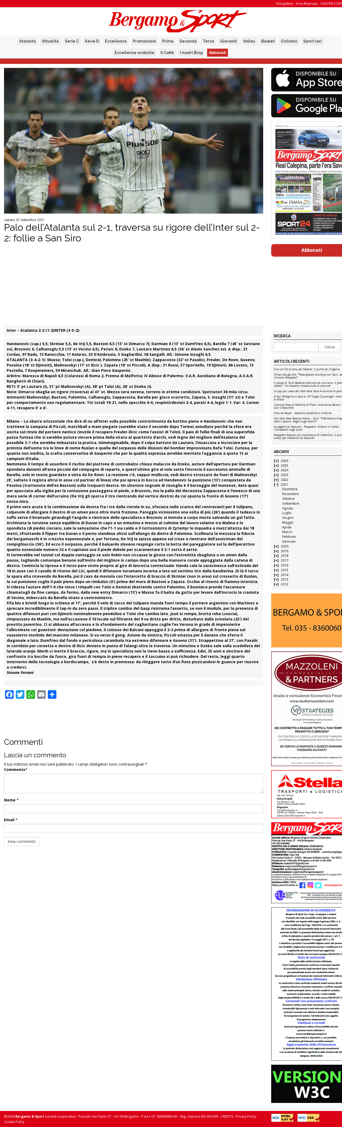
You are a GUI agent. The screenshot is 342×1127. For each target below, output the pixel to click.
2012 (284, 584)
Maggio (288, 522)
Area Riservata (307, 3)
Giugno (288, 517)
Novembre (290, 494)
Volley (249, 41)
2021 (284, 484)
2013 (284, 579)
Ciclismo (289, 41)
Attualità (50, 41)
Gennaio (289, 541)
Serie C (72, 41)
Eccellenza (116, 41)
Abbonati (217, 53)
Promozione (144, 41)
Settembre (290, 503)
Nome (9, 799)
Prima (167, 41)
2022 (284, 479)
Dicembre (290, 489)
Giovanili (228, 41)
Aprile (287, 527)
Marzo (287, 532)
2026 (284, 460)
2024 (284, 470)
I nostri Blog (191, 53)
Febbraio (289, 536)
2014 (284, 575)
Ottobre (288, 498)
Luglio (287, 513)
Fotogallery (284, 3)
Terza (208, 41)
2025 (284, 465)
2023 (284, 475)
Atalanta (27, 41)
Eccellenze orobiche (134, 53)
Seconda (188, 41)
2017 (284, 560)
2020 (284, 546)
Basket (268, 41)
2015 (284, 570)
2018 (284, 555)
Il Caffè (167, 53)
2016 (284, 565)
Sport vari (312, 41)
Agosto (287, 508)
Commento (14, 769)
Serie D (92, 41)
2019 (284, 551)
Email (9, 819)
